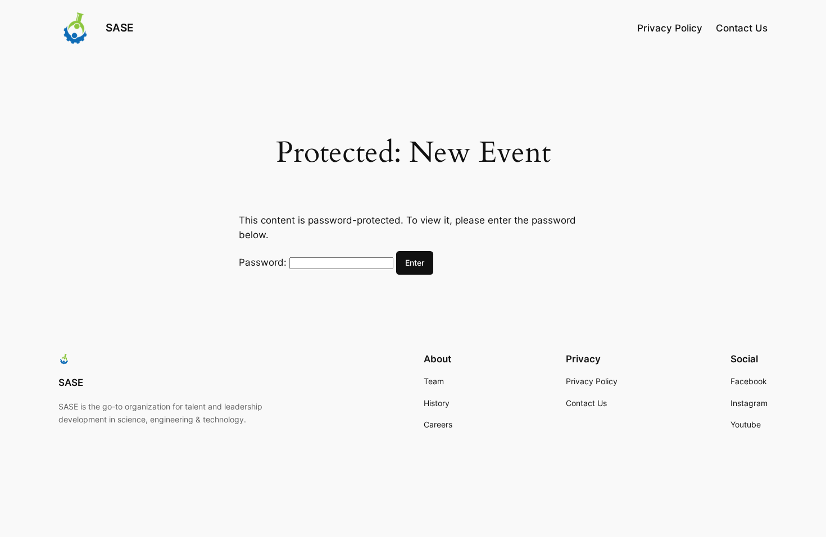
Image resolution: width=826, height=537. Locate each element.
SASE (120, 27)
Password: (264, 262)
